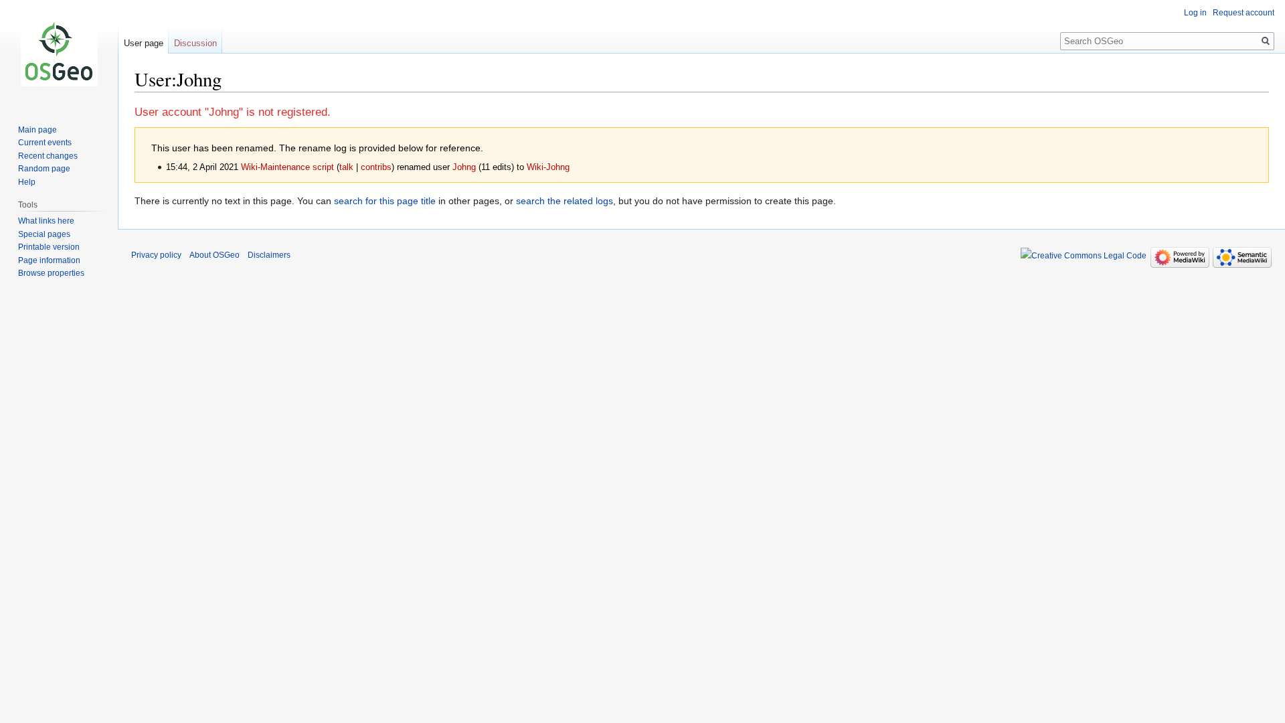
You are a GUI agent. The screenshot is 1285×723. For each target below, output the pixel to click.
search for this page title (385, 200)
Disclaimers (269, 255)
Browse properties (51, 273)
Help (26, 182)
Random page (44, 168)
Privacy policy (156, 255)
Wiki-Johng (548, 167)
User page (143, 43)
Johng (464, 167)
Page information (49, 260)
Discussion (195, 43)
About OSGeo (214, 255)
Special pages (44, 234)
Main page (37, 130)
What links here (46, 221)
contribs (376, 167)
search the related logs (564, 200)
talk (346, 167)
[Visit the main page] (58, 53)
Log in (1195, 12)
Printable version (49, 247)
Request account (1243, 12)
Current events (45, 142)
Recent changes (48, 156)
